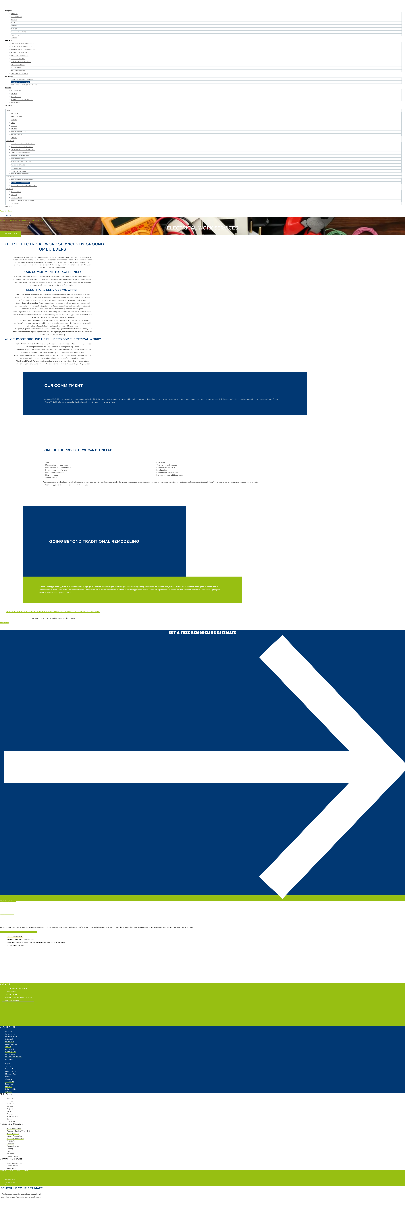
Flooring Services (18, 65)
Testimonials (15, 102)
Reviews (14, 20)
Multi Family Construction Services (24, 85)
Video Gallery (16, 97)
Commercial (9, 76)
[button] (201, 107)
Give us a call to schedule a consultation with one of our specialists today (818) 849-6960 (53, 612)
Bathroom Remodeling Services (22, 49)
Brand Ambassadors (18, 32)
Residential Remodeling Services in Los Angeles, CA (36, 220)
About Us (14, 14)
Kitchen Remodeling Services (21, 46)
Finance (14, 29)
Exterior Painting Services (21, 62)
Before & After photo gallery (22, 100)
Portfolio (8, 87)
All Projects (16, 90)
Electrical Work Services (20, 82)
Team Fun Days (16, 35)
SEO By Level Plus (6, 1175)
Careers (14, 38)
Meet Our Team (16, 17)
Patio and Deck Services (19, 73)
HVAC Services (16, 68)
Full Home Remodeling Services (22, 43)
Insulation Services (18, 71)
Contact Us (8, 105)
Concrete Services (18, 59)
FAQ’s (13, 23)
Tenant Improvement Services (22, 79)
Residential (8, 40)
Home (2, 220)
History (14, 26)
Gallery (14, 93)
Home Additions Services (20, 52)
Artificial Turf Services (19, 55)
